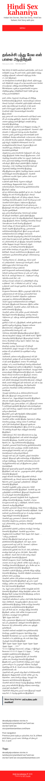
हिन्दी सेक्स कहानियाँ (21, 64)
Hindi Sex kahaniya (22, 9)
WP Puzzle (26, 776)
